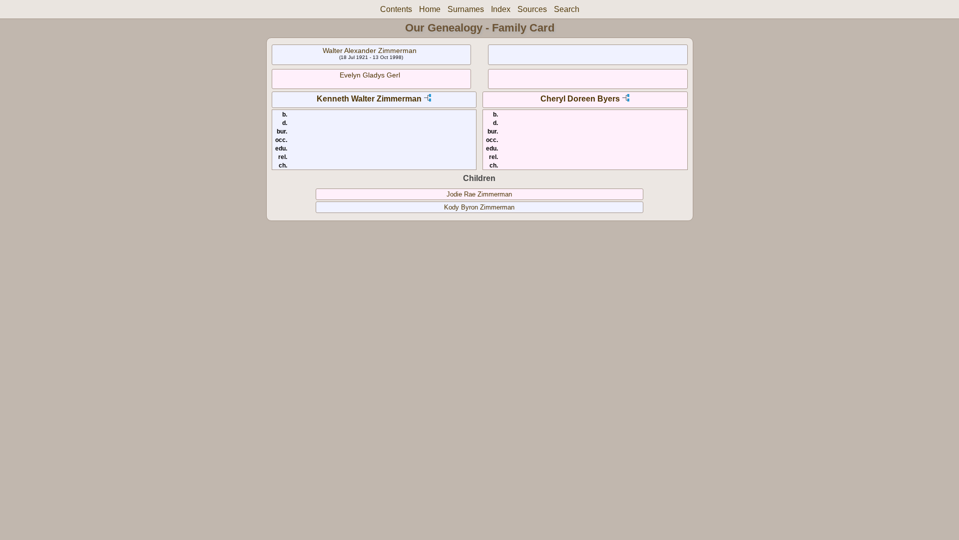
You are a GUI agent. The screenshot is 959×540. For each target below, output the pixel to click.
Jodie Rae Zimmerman (479, 194)
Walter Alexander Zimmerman (370, 50)
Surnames (466, 9)
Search (566, 9)
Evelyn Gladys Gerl (370, 75)
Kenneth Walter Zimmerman (369, 98)
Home (430, 9)
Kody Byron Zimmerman (479, 207)
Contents (396, 9)
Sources (532, 9)
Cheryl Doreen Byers (580, 98)
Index (500, 9)
